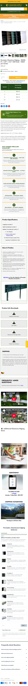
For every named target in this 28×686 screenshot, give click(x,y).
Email (14, 493)
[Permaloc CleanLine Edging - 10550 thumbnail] (2, 55)
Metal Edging (7, 678)
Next (24, 625)
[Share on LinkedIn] (7, 106)
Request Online (9, 235)
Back (2, 625)
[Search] (25, 8)
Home (2, 20)
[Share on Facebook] (2, 106)
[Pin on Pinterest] (9, 106)
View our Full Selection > (14, 17)
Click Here (6, 277)
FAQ (22, 385)
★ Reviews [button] (26, 344)
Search (2, 678)
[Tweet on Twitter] (4, 106)
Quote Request (20, 80)
